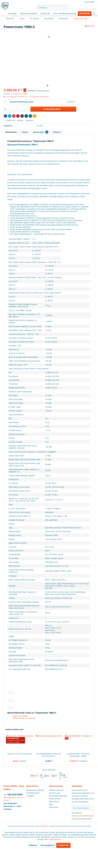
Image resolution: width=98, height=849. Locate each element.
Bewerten (29, 120)
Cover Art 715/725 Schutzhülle (20, 754)
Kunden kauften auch (14, 729)
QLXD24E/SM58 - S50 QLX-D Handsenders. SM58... (78, 755)
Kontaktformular (32, 793)
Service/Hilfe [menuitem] (89, 2)
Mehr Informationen (52, 839)
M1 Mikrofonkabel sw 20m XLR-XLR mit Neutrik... (49, 755)
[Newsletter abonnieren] (92, 808)
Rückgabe (30, 796)
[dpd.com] (56, 776)
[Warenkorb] (94, 7)
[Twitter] (9, 116)
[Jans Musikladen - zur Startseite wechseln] (5, 6)
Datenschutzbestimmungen (83, 816)
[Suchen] (66, 7)
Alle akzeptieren (47, 845)
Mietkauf (56, 132)
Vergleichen (10, 120)
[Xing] (26, 116)
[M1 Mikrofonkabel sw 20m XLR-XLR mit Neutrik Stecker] (49, 743)
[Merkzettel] (82, 7)
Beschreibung (11, 132)
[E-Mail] (34, 116)
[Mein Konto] (88, 7)
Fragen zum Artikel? (20, 716)
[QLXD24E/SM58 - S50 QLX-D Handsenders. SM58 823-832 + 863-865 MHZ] (78, 743)
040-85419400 (15, 794)
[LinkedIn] (30, 116)
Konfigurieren (63, 845)
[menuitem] (52, 7)
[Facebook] (5, 116)
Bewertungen (40, 132)
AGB (50, 804)
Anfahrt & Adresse (56, 790)
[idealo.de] (65, 776)
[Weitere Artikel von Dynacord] (89, 29)
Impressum (53, 807)
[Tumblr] (22, 116)
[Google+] (14, 116)
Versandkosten (44, 826)
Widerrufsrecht (55, 799)
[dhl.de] (48, 776)
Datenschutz (54, 801)
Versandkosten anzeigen (19, 94)
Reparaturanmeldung (35, 790)
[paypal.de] (35, 776)
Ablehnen (33, 845)
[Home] (3, 13)
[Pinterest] (18, 116)
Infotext (25, 132)
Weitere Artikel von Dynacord (24, 718)
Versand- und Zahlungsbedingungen (58, 794)
